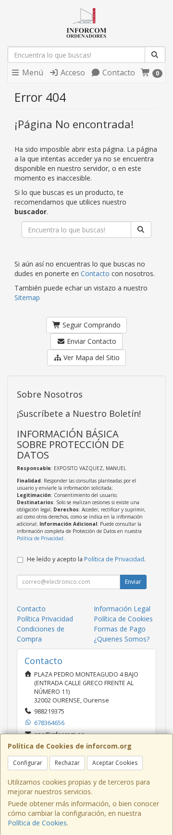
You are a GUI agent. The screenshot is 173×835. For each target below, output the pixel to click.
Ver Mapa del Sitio (91, 357)
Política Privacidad (45, 618)
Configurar (27, 763)
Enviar (133, 582)
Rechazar (67, 763)
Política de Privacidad (40, 538)
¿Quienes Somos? (121, 638)
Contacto (117, 72)
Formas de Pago (120, 628)
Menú (31, 72)
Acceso (72, 72)
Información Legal (122, 608)
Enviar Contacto (90, 341)
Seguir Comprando (91, 324)
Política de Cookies (37, 822)
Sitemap (27, 297)
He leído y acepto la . (86, 559)
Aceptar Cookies (114, 763)
